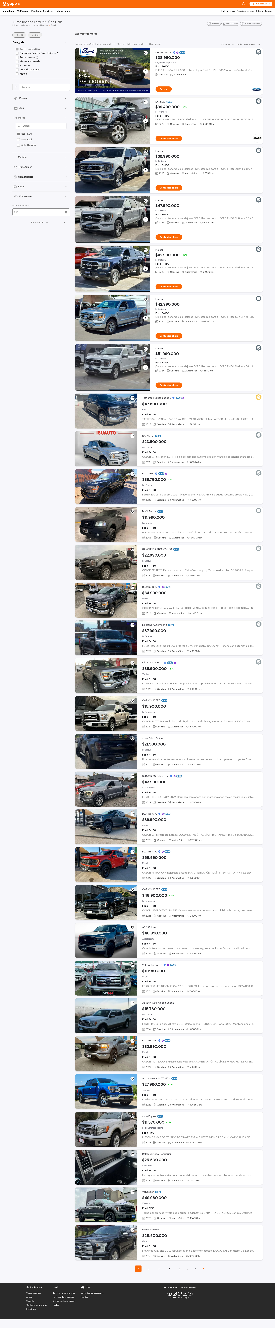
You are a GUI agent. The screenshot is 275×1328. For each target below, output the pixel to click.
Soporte (30, 1301)
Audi (29, 139)
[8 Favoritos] (132, 512)
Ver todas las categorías (92, 1293)
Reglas (56, 1305)
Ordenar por (227, 44)
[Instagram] (174, 1293)
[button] (145, 71)
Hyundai (31, 145)
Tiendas (84, 1297)
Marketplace (63, 11)
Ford (29, 133)
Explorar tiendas (228, 11)
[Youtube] (190, 1293)
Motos (23, 73)
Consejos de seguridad (247, 11)
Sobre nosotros (33, 1293)
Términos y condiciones (64, 1293)
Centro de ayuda (265, 11)
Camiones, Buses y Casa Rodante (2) (39, 53)
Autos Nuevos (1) (29, 57)
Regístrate (31, 1309)
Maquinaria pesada (30, 61)
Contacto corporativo (36, 1305)
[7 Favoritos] (132, 738)
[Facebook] (169, 1293)
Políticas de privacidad (63, 1297)
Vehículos (22, 11)
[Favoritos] (146, 53)
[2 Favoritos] (132, 436)
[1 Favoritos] (146, 102)
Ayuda (29, 1297)
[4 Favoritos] (132, 1116)
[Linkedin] (185, 1293)
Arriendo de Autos (30, 69)
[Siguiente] (203, 1268)
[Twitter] (179, 1293)
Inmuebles (8, 11)
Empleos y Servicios (42, 11)
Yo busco (25, 65)
